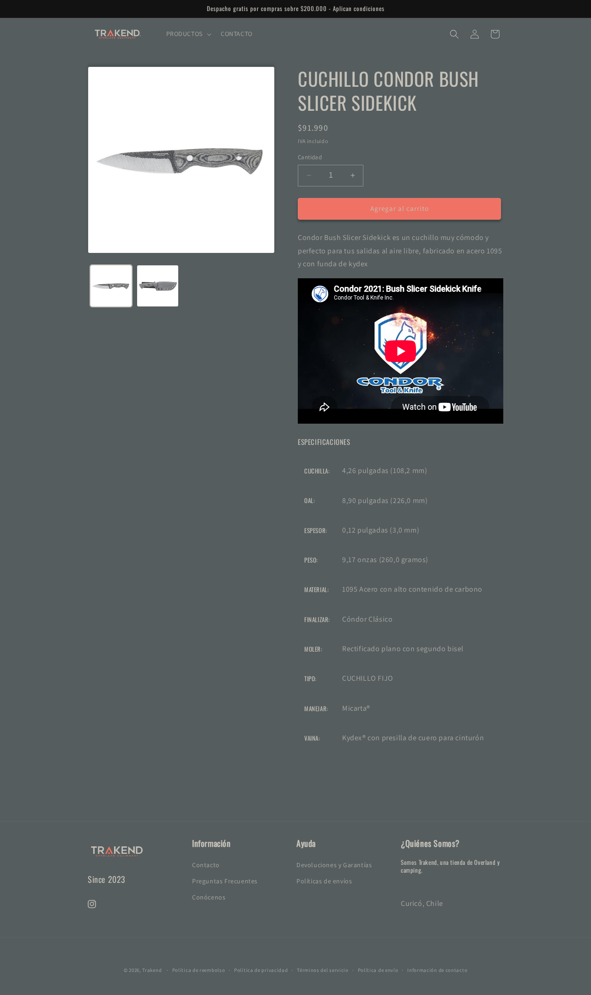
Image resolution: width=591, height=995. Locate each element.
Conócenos (208, 897)
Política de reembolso (198, 969)
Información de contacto (437, 969)
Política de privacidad (261, 969)
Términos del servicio (323, 969)
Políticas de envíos (324, 880)
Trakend (152, 970)
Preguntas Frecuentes (225, 880)
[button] (188, 33)
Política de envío (378, 969)
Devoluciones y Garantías (334, 864)
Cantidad (310, 157)
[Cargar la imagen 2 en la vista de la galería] (158, 286)
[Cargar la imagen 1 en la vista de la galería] (111, 286)
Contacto (206, 864)
